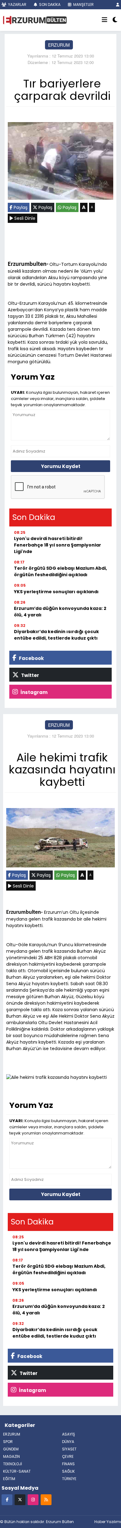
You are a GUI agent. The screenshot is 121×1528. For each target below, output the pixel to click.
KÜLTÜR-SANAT (17, 1471)
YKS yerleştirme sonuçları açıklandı (56, 592)
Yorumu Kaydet (60, 466)
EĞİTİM (9, 1478)
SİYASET (69, 1449)
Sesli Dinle (24, 218)
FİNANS (68, 1463)
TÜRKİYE (69, 1478)
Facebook (31, 658)
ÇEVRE (68, 1456)
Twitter (29, 675)
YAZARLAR (16, 4)
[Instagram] (33, 1499)
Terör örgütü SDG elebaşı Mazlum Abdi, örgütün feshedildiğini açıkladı (60, 571)
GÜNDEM (11, 1449)
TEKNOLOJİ (12, 1463)
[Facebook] (7, 1499)
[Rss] (46, 1499)
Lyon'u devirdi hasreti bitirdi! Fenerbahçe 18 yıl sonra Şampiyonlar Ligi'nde (57, 545)
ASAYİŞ (68, 1434)
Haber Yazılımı (107, 1521)
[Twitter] (20, 1499)
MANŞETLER (83, 4)
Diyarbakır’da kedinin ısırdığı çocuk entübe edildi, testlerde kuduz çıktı (56, 634)
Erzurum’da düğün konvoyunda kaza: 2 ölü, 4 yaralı (60, 611)
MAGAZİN (11, 1456)
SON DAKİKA (49, 4)
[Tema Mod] (114, 20)
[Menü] (104, 20)
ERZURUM (59, 45)
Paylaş (20, 207)
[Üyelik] (117, 4)
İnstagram (33, 692)
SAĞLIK (68, 1471)
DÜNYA (68, 1441)
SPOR (8, 1441)
